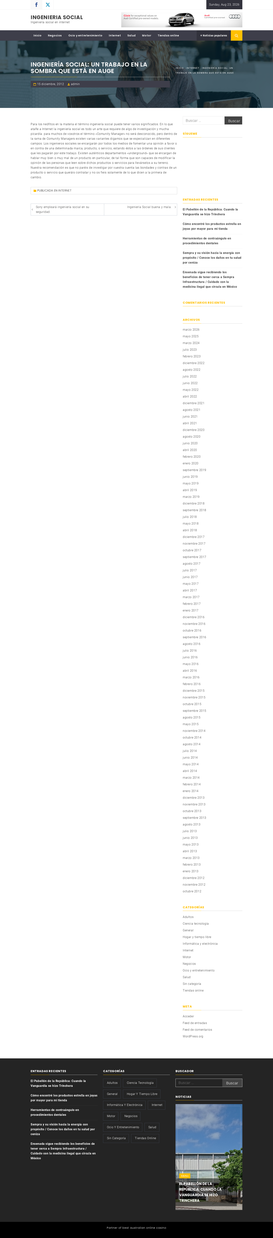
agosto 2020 (192, 436)
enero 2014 (191, 791)
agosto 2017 (192, 563)
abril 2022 (190, 396)
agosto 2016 (192, 644)
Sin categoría (192, 984)
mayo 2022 (191, 390)
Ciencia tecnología (196, 923)
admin (75, 84)
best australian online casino (144, 1228)
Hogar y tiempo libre (197, 937)
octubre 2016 (192, 630)
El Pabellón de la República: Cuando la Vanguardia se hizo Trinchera (210, 212)
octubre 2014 (192, 737)
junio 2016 (190, 657)
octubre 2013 (192, 811)
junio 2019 (190, 476)
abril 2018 (190, 530)
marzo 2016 (191, 677)
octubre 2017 (192, 550)
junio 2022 (190, 383)
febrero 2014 (192, 784)
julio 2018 (190, 517)
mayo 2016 (191, 664)
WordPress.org (193, 1036)
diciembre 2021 (193, 403)
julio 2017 (190, 570)
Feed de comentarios (197, 1029)
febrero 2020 (192, 456)
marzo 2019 (191, 497)
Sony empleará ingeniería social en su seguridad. (62, 209)
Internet (115, 35)
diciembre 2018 (193, 503)
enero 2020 (191, 463)
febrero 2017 (192, 604)
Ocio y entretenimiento (85, 35)
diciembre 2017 (193, 537)
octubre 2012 (192, 891)
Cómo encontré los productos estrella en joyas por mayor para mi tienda (212, 226)
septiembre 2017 (194, 557)
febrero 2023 (192, 356)
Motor (146, 35)
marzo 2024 (191, 343)
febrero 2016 (192, 684)
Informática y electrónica (200, 943)
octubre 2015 (192, 704)
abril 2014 (190, 771)
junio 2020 (190, 443)
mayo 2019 (191, 483)
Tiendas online (168, 35)
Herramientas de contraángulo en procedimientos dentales (207, 241)
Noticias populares (214, 35)
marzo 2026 (191, 329)
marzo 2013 (191, 858)
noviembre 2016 (194, 624)
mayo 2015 (191, 724)
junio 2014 (190, 757)
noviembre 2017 (194, 543)
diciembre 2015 (193, 690)
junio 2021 (190, 416)
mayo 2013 (191, 844)
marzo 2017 (191, 597)
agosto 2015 (192, 717)
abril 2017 (190, 590)
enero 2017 (191, 610)
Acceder (188, 1016)
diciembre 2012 (193, 878)
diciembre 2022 (193, 363)
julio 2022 (190, 376)
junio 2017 (190, 577)
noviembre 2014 (194, 731)
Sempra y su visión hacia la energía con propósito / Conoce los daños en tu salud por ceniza (212, 257)
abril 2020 (190, 450)
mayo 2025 (191, 336)
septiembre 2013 (194, 818)
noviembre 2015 (194, 697)
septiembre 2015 (194, 711)
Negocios (55, 35)
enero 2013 (191, 871)
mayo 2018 (191, 523)
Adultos (188, 917)
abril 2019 (190, 490)
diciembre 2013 (193, 797)
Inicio (37, 35)
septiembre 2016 (194, 637)
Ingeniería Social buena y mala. (149, 207)
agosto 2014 (192, 744)
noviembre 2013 (194, 804)
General (188, 930)
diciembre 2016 (193, 617)
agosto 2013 (192, 824)
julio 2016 (190, 650)
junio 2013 (190, 838)
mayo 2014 (191, 764)
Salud (131, 35)
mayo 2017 (191, 583)
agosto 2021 (192, 410)
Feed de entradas (195, 1023)
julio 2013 (190, 831)
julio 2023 (190, 349)
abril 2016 (190, 670)
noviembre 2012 (194, 884)
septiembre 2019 (194, 470)
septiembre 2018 (194, 510)
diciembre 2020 (193, 430)
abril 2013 (190, 851)
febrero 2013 (192, 864)
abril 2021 (190, 423)
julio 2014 (190, 751)
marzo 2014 (191, 777)
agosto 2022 (192, 369)
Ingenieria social (57, 17)
